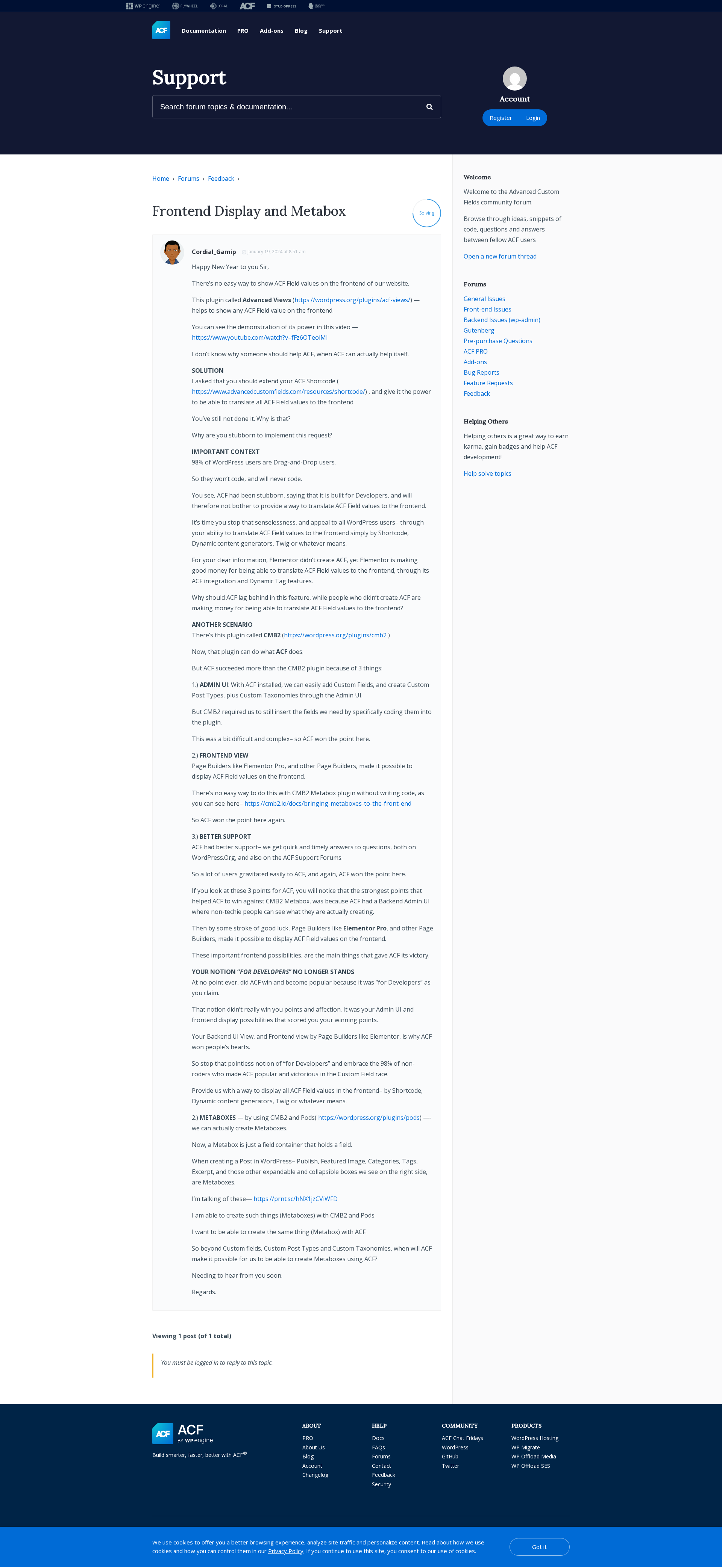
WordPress (455, 1447)
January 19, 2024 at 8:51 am (276, 251)
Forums (188, 178)
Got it (539, 1546)
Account (312, 1465)
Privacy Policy (285, 1551)
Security (381, 1484)
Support (331, 30)
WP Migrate (525, 1447)
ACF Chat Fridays (462, 1437)
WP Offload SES (530, 1465)
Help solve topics (487, 473)
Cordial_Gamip (214, 252)
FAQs (378, 1447)
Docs (378, 1437)
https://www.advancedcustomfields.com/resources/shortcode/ (278, 391)
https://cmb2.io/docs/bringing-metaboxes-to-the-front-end (327, 803)
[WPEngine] (143, 6)
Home (160, 178)
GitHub (450, 1456)
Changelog (315, 1474)
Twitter (450, 1465)
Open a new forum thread (500, 256)
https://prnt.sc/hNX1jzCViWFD (295, 1199)
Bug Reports (481, 372)
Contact (381, 1465)
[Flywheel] (185, 6)
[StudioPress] (281, 6)
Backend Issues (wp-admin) (502, 320)
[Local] (219, 6)
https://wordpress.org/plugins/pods (369, 1117)
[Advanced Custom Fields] (161, 30)
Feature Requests (488, 383)
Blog (301, 30)
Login (533, 117)
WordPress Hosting (534, 1437)
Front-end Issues (487, 309)
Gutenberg (479, 330)
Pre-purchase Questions (498, 341)
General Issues (484, 299)
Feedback (221, 178)
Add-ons (272, 30)
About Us (313, 1447)
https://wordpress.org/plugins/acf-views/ (352, 300)
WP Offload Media (533, 1456)
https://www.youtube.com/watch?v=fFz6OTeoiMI (260, 337)
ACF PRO (476, 351)
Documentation (204, 30)
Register (501, 117)
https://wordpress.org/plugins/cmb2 (335, 635)
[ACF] (247, 6)
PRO (243, 30)
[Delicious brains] (316, 6)
